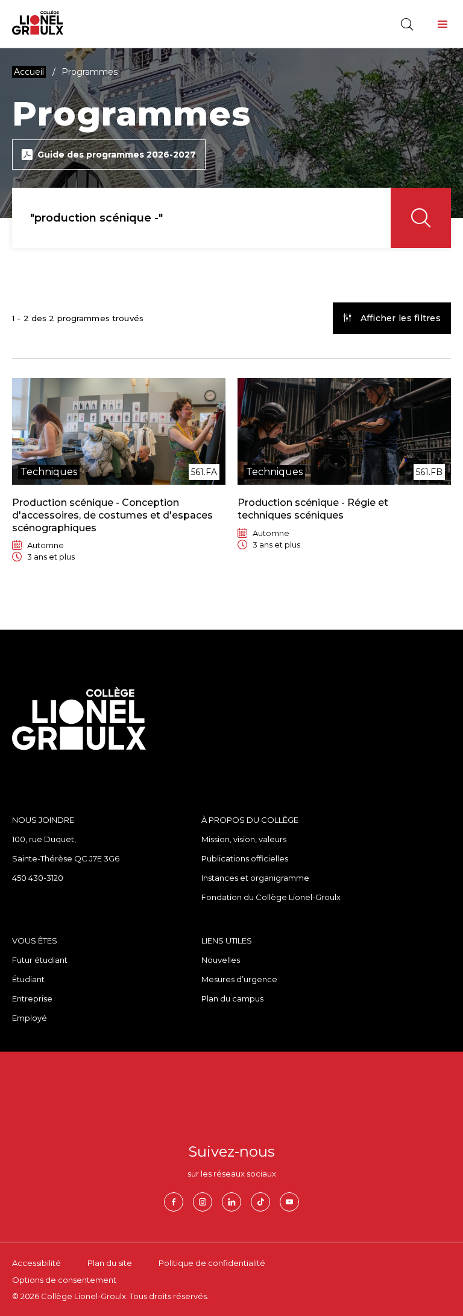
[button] (442, 24)
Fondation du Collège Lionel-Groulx (271, 897)
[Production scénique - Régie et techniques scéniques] (344, 473)
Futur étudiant (40, 960)
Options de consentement (64, 1280)
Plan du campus (232, 998)
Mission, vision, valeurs (243, 839)
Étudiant (28, 979)
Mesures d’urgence (239, 979)
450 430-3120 (37, 878)
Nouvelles (220, 960)
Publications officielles (244, 858)
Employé (29, 1018)
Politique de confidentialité (212, 1263)
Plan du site (109, 1263)
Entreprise (32, 998)
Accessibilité (36, 1263)
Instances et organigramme (255, 878)
